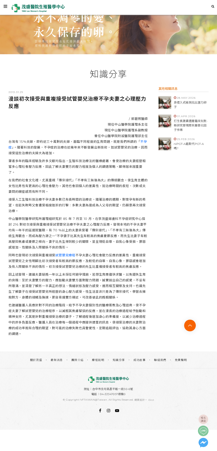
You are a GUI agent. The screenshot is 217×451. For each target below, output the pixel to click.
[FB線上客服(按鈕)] (203, 442)
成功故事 (140, 360)
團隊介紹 (77, 360)
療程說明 (98, 360)
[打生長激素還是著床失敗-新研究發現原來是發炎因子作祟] (165, 121)
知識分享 (119, 360)
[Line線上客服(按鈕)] (203, 431)
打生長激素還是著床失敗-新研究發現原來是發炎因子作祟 (190, 125)
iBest (151, 399)
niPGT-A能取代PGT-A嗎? (189, 146)
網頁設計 (139, 399)
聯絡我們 (160, 360)
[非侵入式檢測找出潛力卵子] (165, 102)
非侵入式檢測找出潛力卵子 (190, 105)
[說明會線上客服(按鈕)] (203, 419)
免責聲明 (181, 360)
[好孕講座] (108, 27)
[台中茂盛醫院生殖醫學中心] (108, 379)
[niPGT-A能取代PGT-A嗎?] (165, 143)
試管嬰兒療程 (65, 255)
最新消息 (57, 360)
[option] (108, 27)
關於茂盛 (36, 360)
